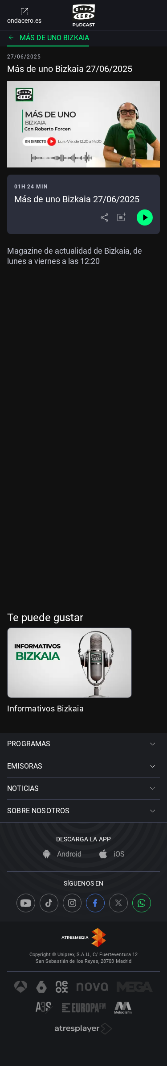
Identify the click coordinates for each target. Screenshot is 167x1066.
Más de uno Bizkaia (54, 37)
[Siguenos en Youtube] (25, 903)
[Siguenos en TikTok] (49, 903)
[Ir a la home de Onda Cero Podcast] (83, 15)
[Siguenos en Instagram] (72, 903)
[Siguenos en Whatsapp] (141, 903)
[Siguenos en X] (118, 903)
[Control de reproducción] (145, 217)
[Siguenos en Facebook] (95, 903)
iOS (118, 854)
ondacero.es (24, 20)
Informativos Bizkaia (45, 708)
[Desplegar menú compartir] (104, 217)
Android (68, 854)
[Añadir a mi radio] (122, 217)
